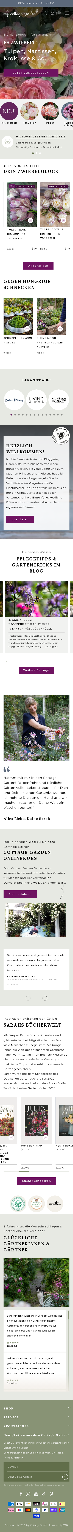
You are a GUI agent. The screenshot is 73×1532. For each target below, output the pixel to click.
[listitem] (9, 114)
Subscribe (63, 1478)
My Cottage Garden (37, 1525)
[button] (66, 13)
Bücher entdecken (36, 1181)
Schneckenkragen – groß (17, 316)
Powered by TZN (58, 1525)
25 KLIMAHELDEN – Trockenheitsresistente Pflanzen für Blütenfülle (30, 624)
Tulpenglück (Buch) (33, 1119)
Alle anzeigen (38, 265)
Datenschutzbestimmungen (48, 1485)
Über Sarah (20, 519)
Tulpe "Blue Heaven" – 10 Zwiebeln (18, 204)
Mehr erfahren (20, 894)
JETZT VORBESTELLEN (31, 72)
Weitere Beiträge (36, 670)
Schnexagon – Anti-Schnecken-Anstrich (49, 316)
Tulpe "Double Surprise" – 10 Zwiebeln (53, 204)
